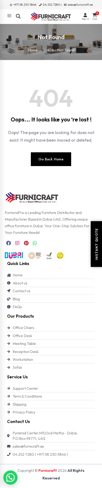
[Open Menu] (9, 15)
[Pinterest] (26, 243)
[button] (10, 477)
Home (34, 50)
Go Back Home (51, 159)
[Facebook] (8, 243)
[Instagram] (17, 243)
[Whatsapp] (35, 243)
